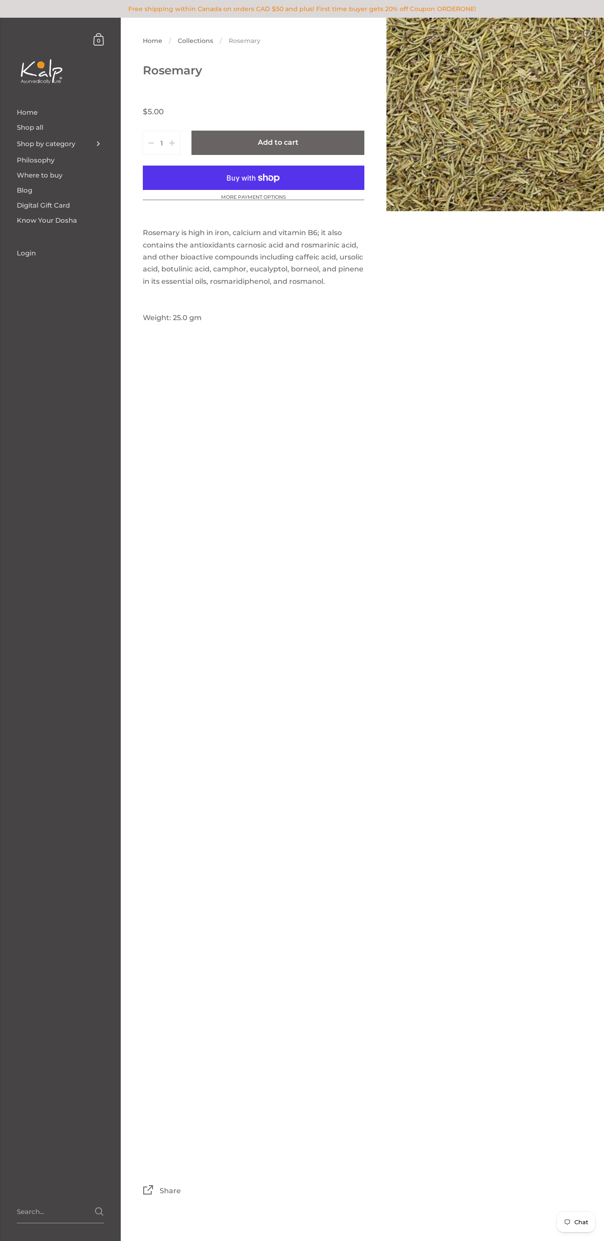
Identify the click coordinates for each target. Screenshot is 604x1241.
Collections (195, 40)
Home (152, 40)
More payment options (253, 197)
